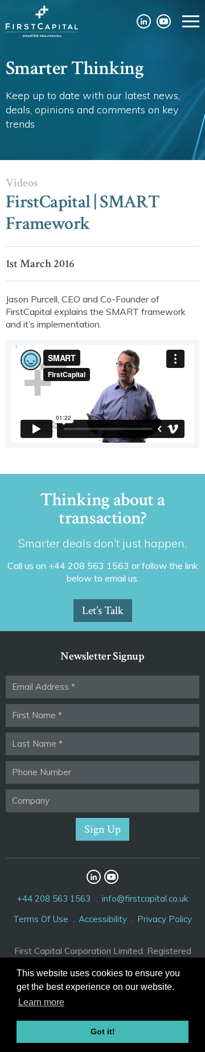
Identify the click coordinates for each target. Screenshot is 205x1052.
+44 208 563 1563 (54, 898)
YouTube (164, 21)
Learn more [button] (41, 1002)
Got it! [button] (103, 1031)
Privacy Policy (164, 919)
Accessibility (103, 919)
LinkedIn (144, 21)
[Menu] (190, 21)
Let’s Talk (103, 610)
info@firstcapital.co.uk (145, 898)
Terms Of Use (40, 919)
